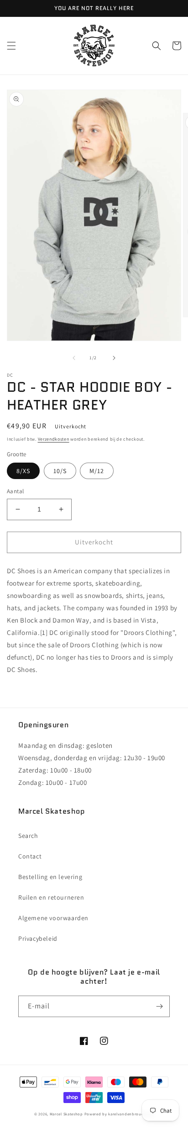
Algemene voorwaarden (53, 918)
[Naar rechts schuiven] (114, 358)
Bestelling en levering (50, 877)
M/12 (96, 471)
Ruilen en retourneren (51, 897)
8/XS (23, 471)
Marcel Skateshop (66, 1113)
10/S (60, 471)
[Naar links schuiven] (74, 358)
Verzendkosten (53, 439)
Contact (30, 856)
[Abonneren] (159, 1006)
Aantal (15, 491)
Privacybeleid (37, 938)
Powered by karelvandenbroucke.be (119, 1113)
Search (28, 836)
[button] (11, 46)
